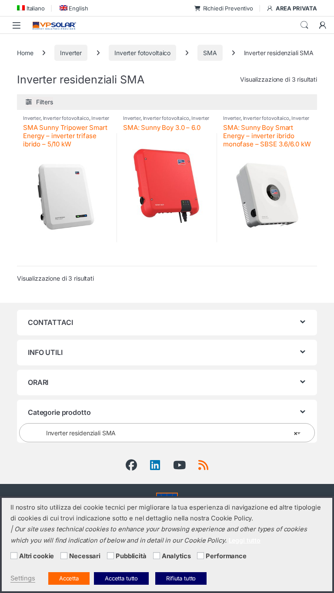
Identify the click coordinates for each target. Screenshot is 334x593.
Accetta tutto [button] (121, 578)
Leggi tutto (245, 540)
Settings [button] (22, 578)
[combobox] (167, 432)
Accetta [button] (69, 578)
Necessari (84, 556)
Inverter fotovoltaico (142, 52)
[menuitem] (31, 8)
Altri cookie (36, 556)
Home (25, 52)
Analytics (176, 556)
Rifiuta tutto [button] (181, 578)
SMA (210, 52)
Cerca (304, 25)
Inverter (71, 52)
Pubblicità (131, 556)
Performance (226, 556)
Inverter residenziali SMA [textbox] (164, 433)
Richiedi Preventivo (228, 8)
